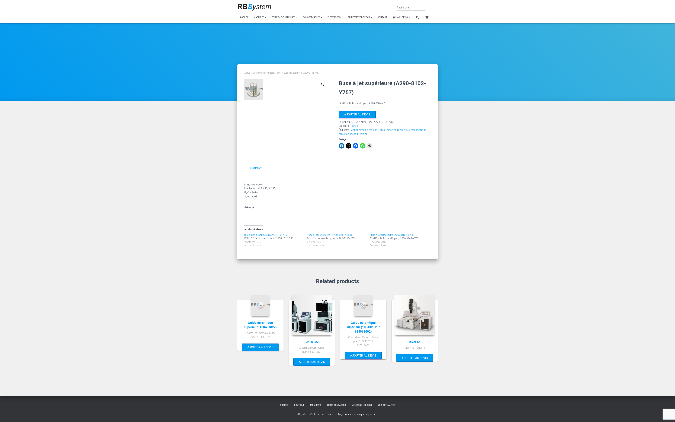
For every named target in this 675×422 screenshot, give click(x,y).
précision (362, 134)
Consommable (259, 73)
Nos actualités (386, 405)
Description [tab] (254, 167)
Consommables (311, 17)
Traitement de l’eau (359, 17)
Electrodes (334, 17)
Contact (382, 17)
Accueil (244, 17)
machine (391, 129)
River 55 (414, 342)
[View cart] (426, 17)
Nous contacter (336, 405)
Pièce (353, 134)
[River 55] (414, 315)
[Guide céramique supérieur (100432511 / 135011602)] (363, 305)
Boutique (299, 405)
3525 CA (312, 342)
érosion (373, 129)
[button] (322, 84)
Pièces (271, 73)
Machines (259, 17)
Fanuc (279, 73)
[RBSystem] (254, 7)
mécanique (403, 129)
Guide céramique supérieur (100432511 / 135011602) (363, 327)
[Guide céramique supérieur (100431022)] (260, 305)
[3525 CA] (312, 315)
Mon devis (316, 405)
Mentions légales (362, 405)
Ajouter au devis (357, 114)
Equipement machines (284, 17)
